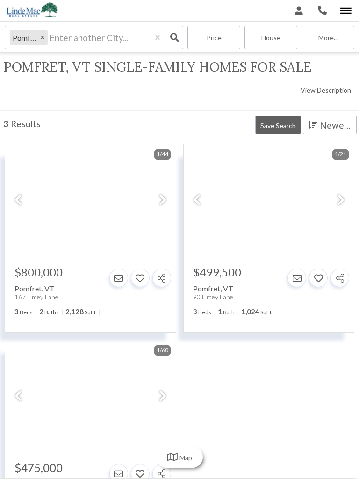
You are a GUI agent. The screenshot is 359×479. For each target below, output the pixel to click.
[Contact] (118, 278)
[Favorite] (140, 278)
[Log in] (298, 10)
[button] (42, 37)
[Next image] (163, 200)
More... (328, 38)
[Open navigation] (345, 11)
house (270, 38)
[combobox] (50, 38)
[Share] (161, 278)
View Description (326, 90)
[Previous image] (18, 200)
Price (214, 38)
